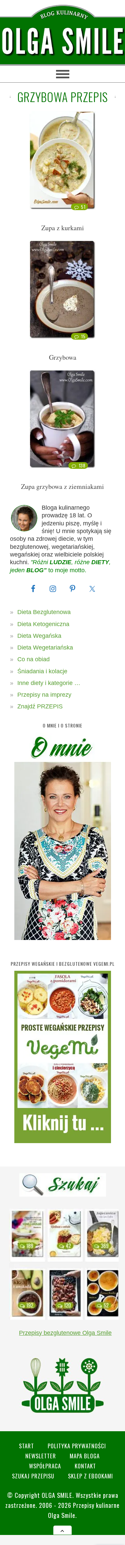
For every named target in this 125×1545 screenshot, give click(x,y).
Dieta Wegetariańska (45, 647)
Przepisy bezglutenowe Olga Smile (65, 1332)
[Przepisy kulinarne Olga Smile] (62, 41)
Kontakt (85, 1466)
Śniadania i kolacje (42, 671)
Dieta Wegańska (39, 635)
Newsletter (40, 1456)
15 (83, 336)
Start (26, 1446)
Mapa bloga (85, 1456)
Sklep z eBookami (90, 1476)
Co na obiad (33, 659)
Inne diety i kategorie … (48, 683)
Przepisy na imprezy (44, 694)
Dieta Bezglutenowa (44, 612)
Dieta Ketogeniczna (43, 624)
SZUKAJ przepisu (33, 1476)
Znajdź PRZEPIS (40, 706)
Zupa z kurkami (62, 227)
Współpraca (45, 1466)
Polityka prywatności (77, 1446)
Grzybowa (62, 357)
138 (82, 465)
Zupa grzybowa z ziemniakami (62, 486)
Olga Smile (57, 1494)
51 (83, 206)
